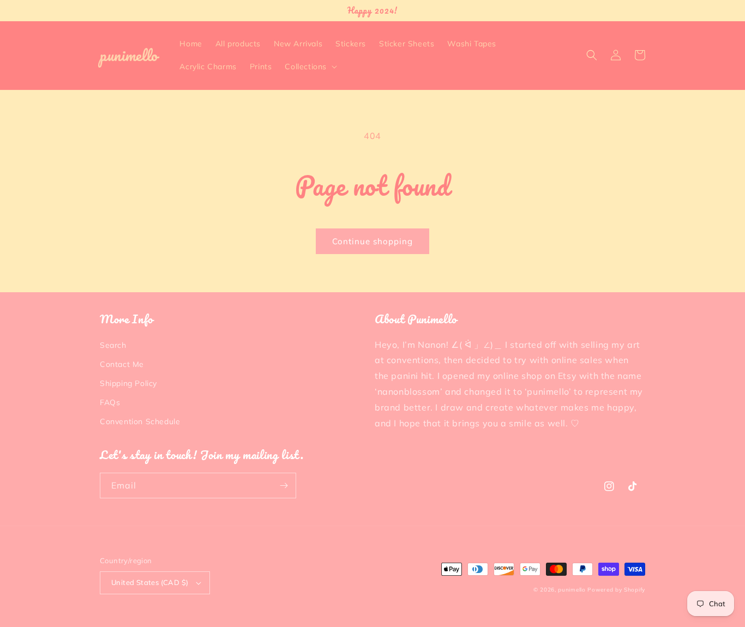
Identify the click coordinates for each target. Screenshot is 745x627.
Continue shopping (372, 241)
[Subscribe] (284, 485)
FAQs (110, 402)
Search (113, 345)
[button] (309, 66)
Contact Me (122, 364)
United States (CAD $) (149, 582)
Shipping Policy (128, 383)
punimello (571, 589)
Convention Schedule (140, 421)
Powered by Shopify (616, 589)
